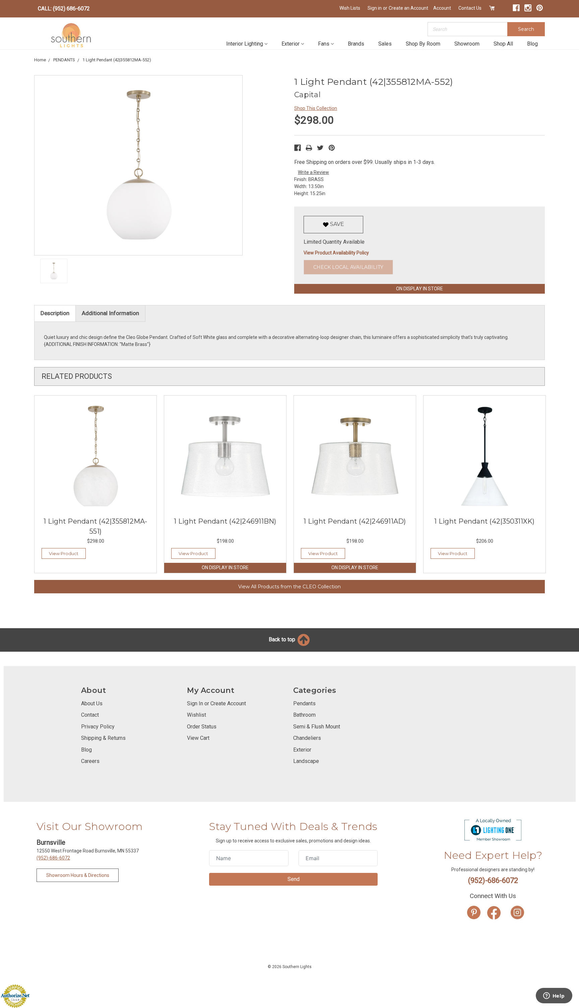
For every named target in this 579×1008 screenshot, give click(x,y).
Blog (532, 44)
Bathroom (304, 715)
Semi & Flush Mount (316, 726)
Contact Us (469, 8)
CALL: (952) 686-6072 (64, 8)
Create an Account (408, 8)
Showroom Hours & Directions (77, 875)
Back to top (283, 639)
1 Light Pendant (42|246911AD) (355, 521)
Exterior (290, 44)
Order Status (201, 726)
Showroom (466, 44)
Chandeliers (307, 738)
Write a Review (313, 172)
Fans (323, 44)
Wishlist (196, 715)
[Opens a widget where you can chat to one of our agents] (553, 996)
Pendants (304, 703)
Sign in (375, 8)
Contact (90, 715)
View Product (63, 553)
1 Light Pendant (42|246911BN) (225, 521)
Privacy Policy (98, 726)
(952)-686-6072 (53, 858)
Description (55, 313)
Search (526, 29)
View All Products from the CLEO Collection (289, 587)
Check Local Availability (348, 267)
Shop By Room (423, 44)
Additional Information (110, 313)
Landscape (306, 761)
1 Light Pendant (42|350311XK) (484, 521)
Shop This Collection (315, 108)
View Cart (198, 738)
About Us (92, 703)
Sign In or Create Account (216, 703)
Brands (356, 44)
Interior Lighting (244, 44)
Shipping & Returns (103, 738)
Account (442, 8)
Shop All (503, 44)
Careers (90, 761)
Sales (385, 44)
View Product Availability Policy (336, 252)
